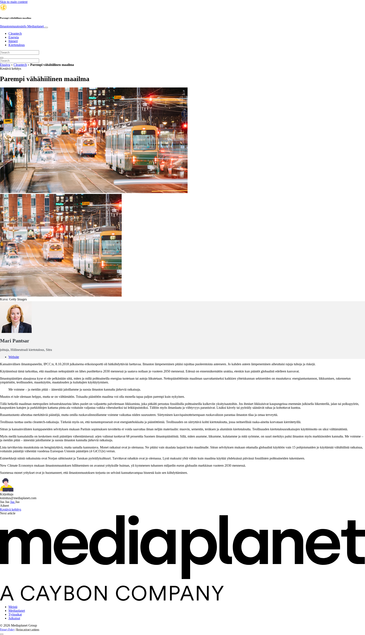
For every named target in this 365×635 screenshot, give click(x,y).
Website (13, 357)
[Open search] (1, 57)
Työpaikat (15, 614)
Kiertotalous (16, 45)
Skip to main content (13, 2)
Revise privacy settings (27, 629)
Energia (13, 37)
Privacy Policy (7, 629)
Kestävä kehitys (10, 509)
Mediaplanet (16, 610)
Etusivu (5, 65)
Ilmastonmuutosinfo (22, 26)
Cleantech (15, 33)
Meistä (12, 607)
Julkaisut (14, 618)
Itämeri (13, 41)
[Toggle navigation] (46, 27)
